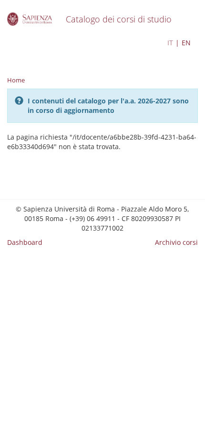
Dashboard (24, 242)
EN (186, 42)
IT (170, 42)
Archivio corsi (176, 242)
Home (16, 80)
